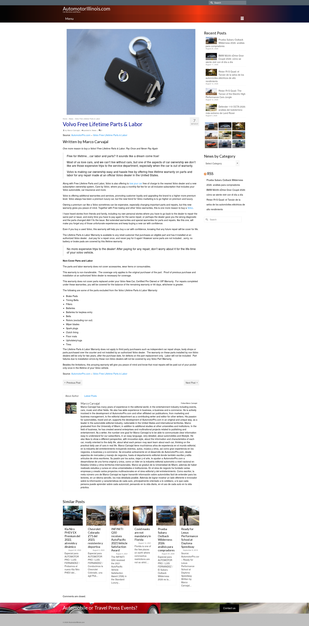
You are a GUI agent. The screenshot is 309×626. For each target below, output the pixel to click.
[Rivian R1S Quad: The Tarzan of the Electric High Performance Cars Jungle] (211, 135)
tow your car (135, 183)
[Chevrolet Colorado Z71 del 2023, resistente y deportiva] (73, 516)
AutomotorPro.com (80, 135)
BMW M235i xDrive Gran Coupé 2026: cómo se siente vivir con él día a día (225, 59)
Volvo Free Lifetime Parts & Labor (110, 135)
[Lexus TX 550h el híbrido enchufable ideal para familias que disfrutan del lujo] (224, 144)
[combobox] (221, 163)
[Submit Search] (211, 3)
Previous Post (73, 382)
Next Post (191, 382)
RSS (210, 173)
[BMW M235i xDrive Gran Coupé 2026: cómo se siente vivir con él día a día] (224, 126)
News (94, 130)
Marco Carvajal (73, 130)
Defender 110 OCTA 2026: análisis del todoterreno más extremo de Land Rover (226, 110)
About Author (72, 395)
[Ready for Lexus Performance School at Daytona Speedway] (166, 516)
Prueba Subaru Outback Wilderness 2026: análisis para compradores (225, 43)
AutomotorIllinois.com (86, 8)
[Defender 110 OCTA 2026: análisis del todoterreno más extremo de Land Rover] (224, 135)
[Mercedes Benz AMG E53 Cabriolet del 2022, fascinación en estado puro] (189, 516)
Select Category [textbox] (214, 163)
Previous (65, 548)
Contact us (229, 608)
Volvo (190, 207)
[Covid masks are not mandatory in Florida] (119, 516)
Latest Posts (90, 395)
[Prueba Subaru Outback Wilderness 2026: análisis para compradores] (143, 516)
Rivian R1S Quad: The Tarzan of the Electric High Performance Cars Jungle (225, 94)
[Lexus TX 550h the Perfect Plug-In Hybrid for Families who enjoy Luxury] (238, 144)
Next (196, 548)
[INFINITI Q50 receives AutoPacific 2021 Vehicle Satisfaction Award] (96, 516)
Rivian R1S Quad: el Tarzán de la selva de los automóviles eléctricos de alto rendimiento (225, 76)
